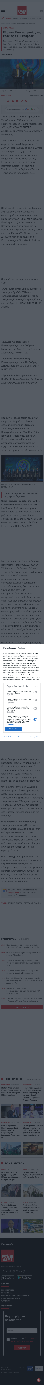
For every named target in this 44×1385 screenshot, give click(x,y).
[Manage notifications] (39, 1380)
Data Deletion (9, 737)
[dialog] (22, 692)
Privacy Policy (35, 737)
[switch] (35, 692)
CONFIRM (13, 729)
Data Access (22, 737)
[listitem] (22, 686)
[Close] (39, 648)
